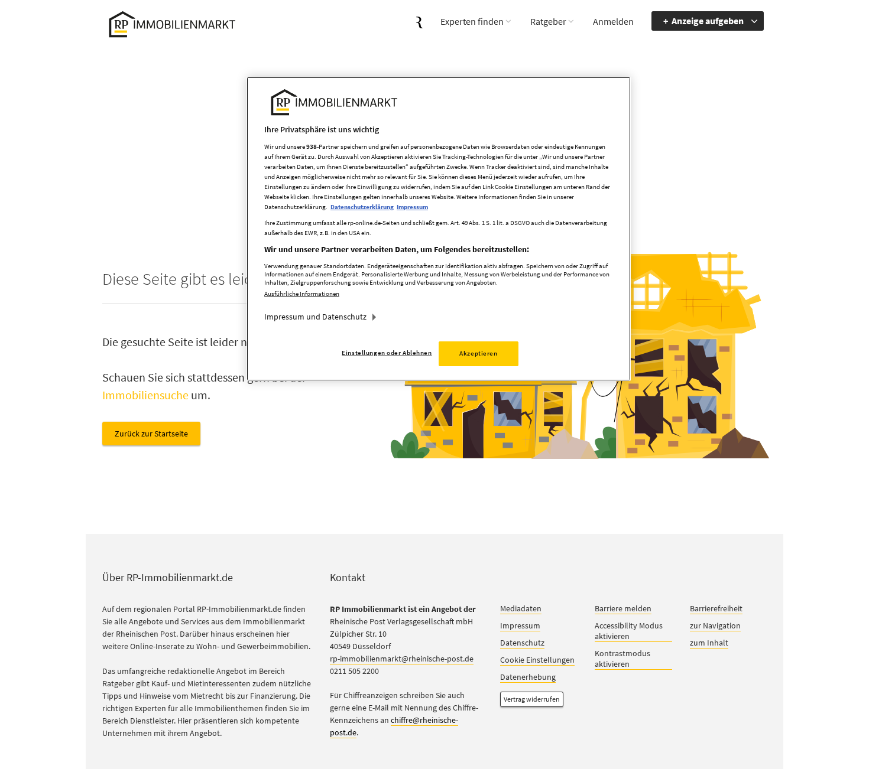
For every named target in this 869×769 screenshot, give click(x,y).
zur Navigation (715, 625)
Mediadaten (520, 608)
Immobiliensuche (145, 394)
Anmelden (613, 21)
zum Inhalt (709, 642)
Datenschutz (522, 642)
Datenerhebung (528, 677)
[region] (439, 229)
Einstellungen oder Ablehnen (387, 352)
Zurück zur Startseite (151, 433)
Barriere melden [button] (623, 608)
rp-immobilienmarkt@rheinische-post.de (402, 658)
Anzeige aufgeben (708, 21)
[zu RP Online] (419, 21)
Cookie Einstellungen (537, 659)
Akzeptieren (478, 353)
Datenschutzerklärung (362, 207)
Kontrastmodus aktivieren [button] (622, 658)
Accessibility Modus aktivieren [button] (629, 630)
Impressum (520, 625)
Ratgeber (548, 21)
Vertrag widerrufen (532, 699)
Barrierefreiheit (716, 608)
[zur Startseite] (170, 23)
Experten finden (472, 21)
